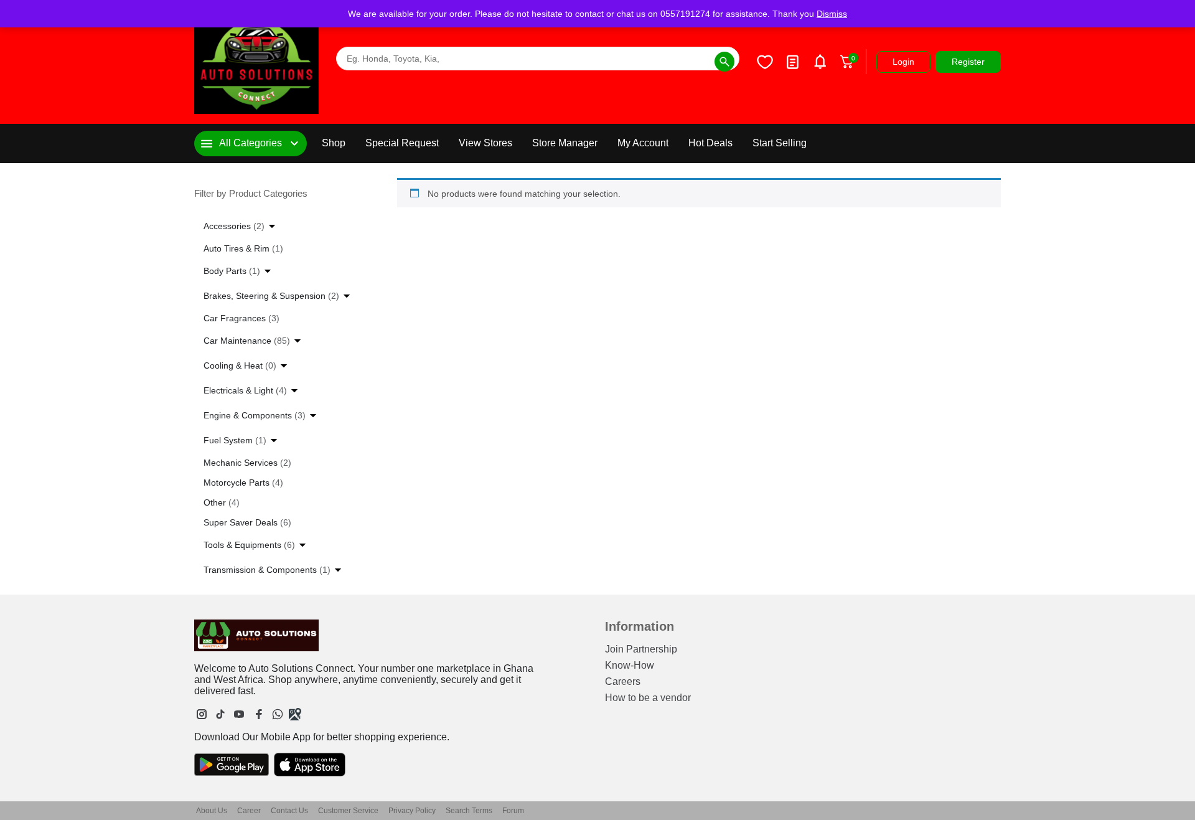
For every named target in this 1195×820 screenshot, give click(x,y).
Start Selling (779, 143)
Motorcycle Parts (243, 483)
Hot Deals (710, 143)
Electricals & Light (245, 390)
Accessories (234, 226)
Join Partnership (641, 649)
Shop (333, 143)
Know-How (629, 665)
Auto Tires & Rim (243, 248)
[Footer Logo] (256, 635)
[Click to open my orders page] (792, 61)
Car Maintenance (247, 341)
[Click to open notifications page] (819, 61)
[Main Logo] (256, 62)
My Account (642, 143)
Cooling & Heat (240, 365)
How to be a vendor (648, 697)
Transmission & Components (267, 570)
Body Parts (232, 271)
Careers (622, 681)
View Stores (485, 143)
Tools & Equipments (249, 545)
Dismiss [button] (832, 14)
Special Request (402, 143)
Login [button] (903, 62)
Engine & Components (255, 415)
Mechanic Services (247, 463)
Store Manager (565, 143)
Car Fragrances (241, 318)
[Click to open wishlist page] (765, 61)
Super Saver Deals (247, 522)
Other (222, 502)
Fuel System (235, 440)
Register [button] (968, 62)
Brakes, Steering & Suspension (271, 296)
